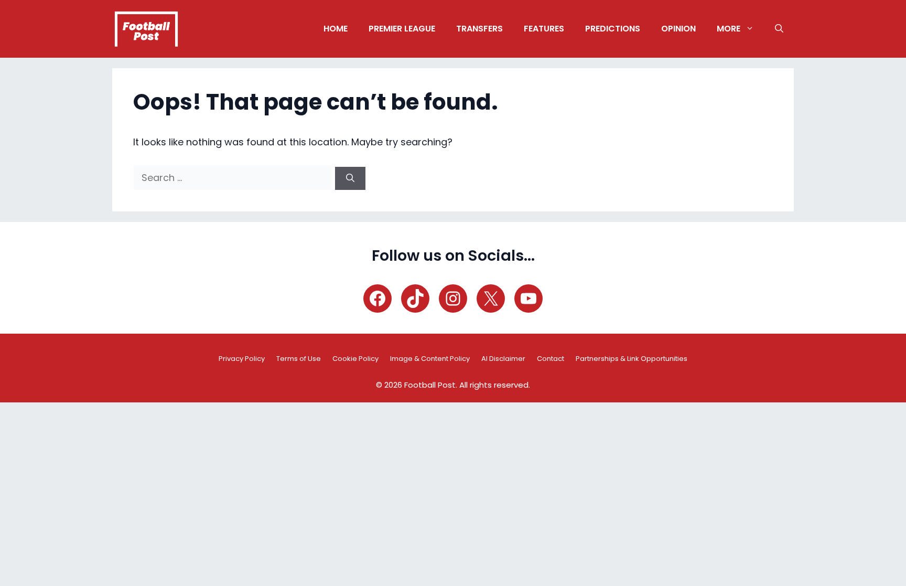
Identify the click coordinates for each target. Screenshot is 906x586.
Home (335, 29)
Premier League (402, 29)
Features (544, 29)
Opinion (678, 29)
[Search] (350, 178)
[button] (779, 29)
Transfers (479, 29)
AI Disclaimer (503, 359)
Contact (550, 359)
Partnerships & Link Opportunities (631, 359)
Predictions (612, 29)
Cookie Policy (355, 359)
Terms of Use (298, 359)
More (728, 29)
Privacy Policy (242, 359)
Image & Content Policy (430, 359)
